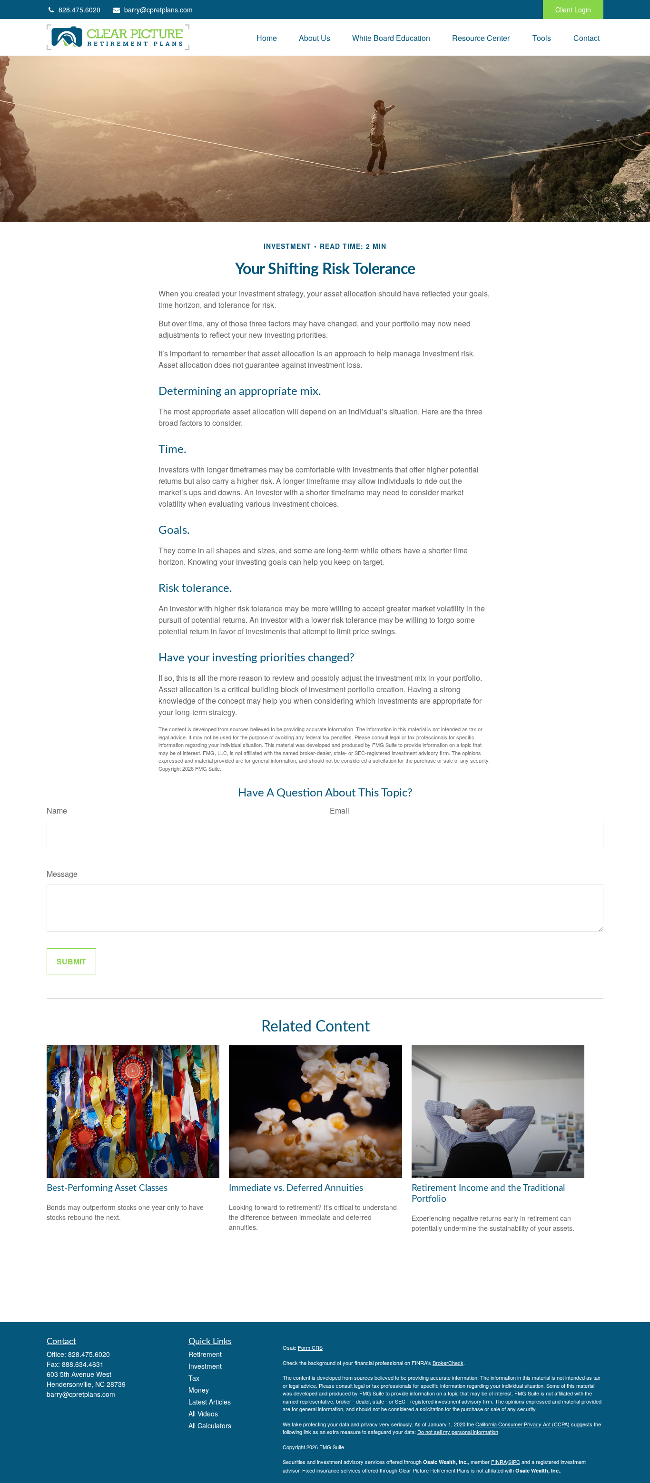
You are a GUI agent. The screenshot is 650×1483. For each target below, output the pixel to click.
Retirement (205, 1354)
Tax (193, 1378)
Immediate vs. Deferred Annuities (296, 1188)
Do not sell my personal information (457, 1431)
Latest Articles (209, 1401)
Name (57, 810)
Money (198, 1390)
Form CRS (310, 1347)
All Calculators (209, 1425)
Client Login (573, 9)
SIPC (514, 1461)
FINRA (499, 1461)
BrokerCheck (448, 1362)
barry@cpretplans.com (158, 9)
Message (62, 873)
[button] (267, 37)
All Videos (203, 1413)
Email (339, 810)
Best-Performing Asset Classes (107, 1188)
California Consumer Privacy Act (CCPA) (522, 1424)
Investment (205, 1366)
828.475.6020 (79, 9)
